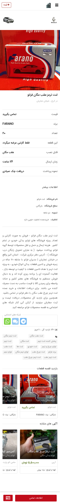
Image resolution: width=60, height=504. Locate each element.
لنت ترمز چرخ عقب (32, 357)
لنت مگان (24, 341)
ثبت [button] (6, 5)
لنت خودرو (32, 346)
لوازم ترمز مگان (21, 352)
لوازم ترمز (8, 352)
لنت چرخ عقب (38, 352)
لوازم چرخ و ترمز (49, 346)
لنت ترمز (7, 341)
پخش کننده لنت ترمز (47, 341)
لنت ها (20, 346)
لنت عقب (8, 346)
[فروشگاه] (8, 498)
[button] (56, 5)
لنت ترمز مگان (10, 336)
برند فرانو (52, 352)
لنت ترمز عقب (50, 357)
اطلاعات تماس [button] (35, 498)
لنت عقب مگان (36, 336)
